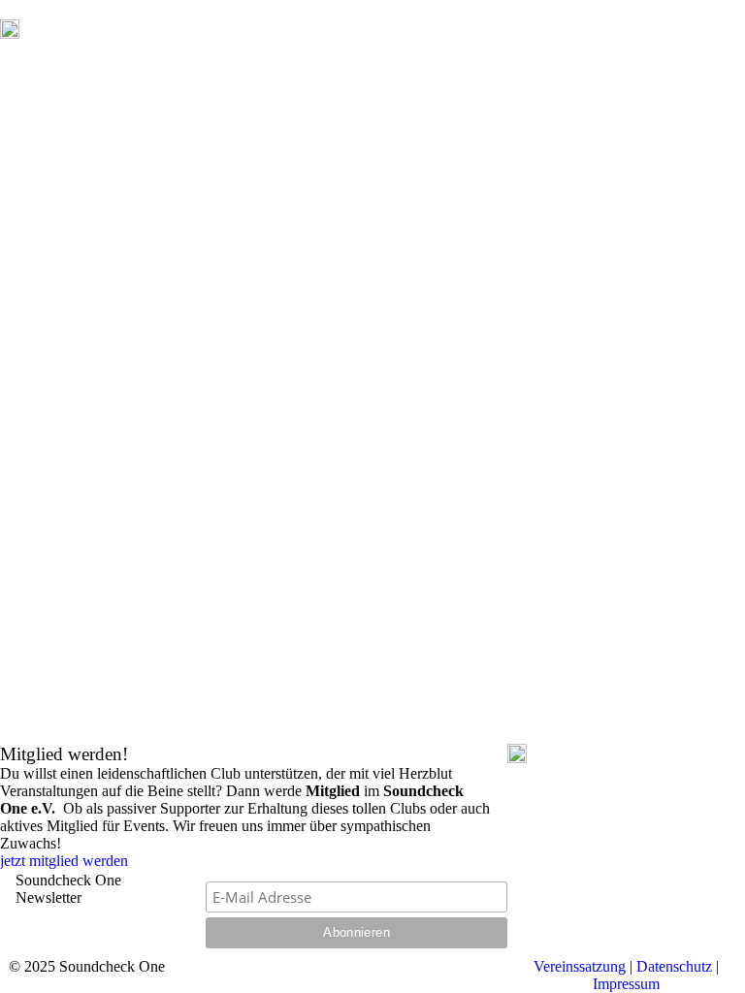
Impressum (626, 984)
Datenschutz (674, 966)
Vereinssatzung (580, 966)
